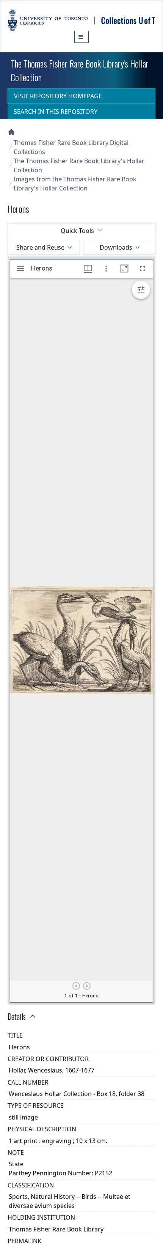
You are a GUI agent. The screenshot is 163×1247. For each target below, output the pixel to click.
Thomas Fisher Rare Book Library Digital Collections (71, 147)
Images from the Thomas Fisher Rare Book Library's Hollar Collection (75, 183)
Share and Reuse (40, 247)
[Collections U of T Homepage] (11, 132)
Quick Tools (77, 230)
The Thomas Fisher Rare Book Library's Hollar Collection (79, 165)
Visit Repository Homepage (58, 96)
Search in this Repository (55, 111)
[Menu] (81, 37)
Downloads (116, 247)
